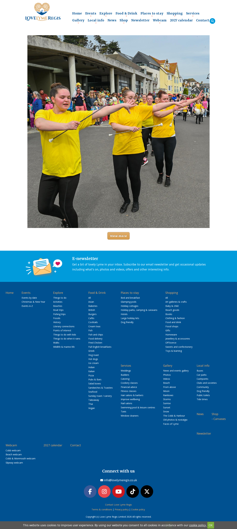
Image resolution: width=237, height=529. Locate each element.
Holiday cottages (129, 305)
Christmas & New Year (33, 301)
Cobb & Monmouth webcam (20, 458)
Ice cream (93, 363)
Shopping (175, 14)
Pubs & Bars (94, 379)
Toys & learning (173, 350)
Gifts (167, 330)
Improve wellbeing (130, 399)
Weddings (126, 370)
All (89, 297)
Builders (125, 374)
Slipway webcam (14, 462)
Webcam (160, 21)
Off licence (170, 342)
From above (169, 387)
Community (203, 387)
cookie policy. (198, 525)
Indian (91, 367)
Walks (56, 342)
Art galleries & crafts (176, 301)
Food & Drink (127, 14)
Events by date (29, 297)
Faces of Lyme (171, 423)
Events (90, 14)
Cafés (91, 318)
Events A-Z (27, 305)
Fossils (56, 318)
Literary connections (63, 326)
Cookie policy (138, 509)
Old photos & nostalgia (175, 419)
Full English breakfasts (99, 346)
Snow (166, 411)
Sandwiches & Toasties (100, 387)
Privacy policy (122, 509)
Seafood (92, 391)
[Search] (212, 21)
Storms (167, 399)
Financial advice (129, 387)
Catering (125, 378)
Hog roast (93, 355)
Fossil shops (171, 326)
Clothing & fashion (175, 318)
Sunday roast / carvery (100, 395)
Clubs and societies (207, 382)
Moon (166, 391)
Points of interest (62, 330)
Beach (166, 382)
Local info (96, 21)
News (112, 20)
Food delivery (95, 338)
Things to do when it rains (66, 338)
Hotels (124, 314)
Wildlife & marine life (64, 346)
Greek (91, 350)
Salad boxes (94, 383)
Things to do (59, 297)
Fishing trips (59, 314)
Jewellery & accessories (177, 338)
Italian (91, 371)
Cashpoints (202, 378)
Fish (90, 330)
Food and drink (173, 322)
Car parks (202, 374)
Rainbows (168, 395)
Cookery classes (129, 382)
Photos (167, 374)
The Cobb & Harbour (174, 415)
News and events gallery (176, 370)
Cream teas (94, 326)
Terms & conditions (102, 509)
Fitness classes (128, 391)
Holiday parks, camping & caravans (139, 309)
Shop (124, 21)
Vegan (91, 408)
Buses (200, 370)
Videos (166, 378)
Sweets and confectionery (179, 346)
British (91, 309)
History (57, 322)
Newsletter (140, 20)
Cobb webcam (13, 450)
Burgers (92, 314)
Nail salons (126, 403)
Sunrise (167, 403)
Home (77, 13)
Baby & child (171, 305)
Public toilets (203, 395)
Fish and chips (95, 334)
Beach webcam (14, 454)
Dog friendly (127, 322)
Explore (105, 14)
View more (118, 236)
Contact (202, 20)
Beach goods (172, 309)
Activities (57, 301)
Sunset (166, 407)
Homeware (171, 334)
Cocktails (93, 322)
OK (211, 525)
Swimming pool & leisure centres (138, 407)
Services (193, 14)
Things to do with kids (64, 334)
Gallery (78, 21)
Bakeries (92, 305)
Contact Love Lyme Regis (118, 504)
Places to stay (152, 14)
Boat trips (58, 309)
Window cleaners (129, 415)
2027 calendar (181, 20)
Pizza (91, 375)
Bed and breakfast (130, 297)
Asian (91, 301)
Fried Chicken (95, 342)
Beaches (57, 305)
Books (168, 314)
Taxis (123, 411)
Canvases (219, 419)
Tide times (202, 399)
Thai (90, 403)
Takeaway (93, 399)
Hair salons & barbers (132, 395)
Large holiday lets (130, 318)
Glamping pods (128, 301)
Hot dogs (93, 359)
